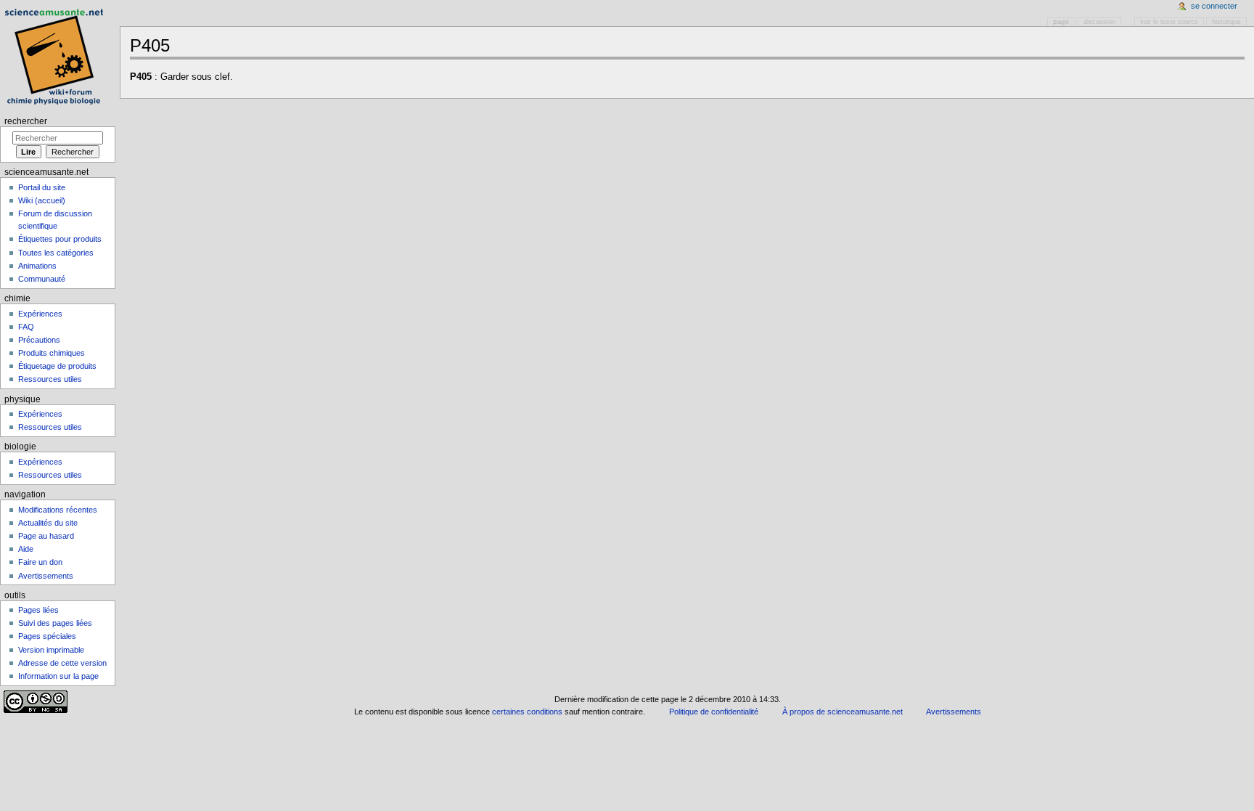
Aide (25, 549)
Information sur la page (58, 676)
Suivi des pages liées (55, 623)
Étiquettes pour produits (60, 239)
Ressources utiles (50, 379)
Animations (37, 265)
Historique (1226, 21)
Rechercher (25, 121)
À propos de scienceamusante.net (842, 711)
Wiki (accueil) (41, 200)
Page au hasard (46, 535)
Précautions (39, 339)
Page (1061, 21)
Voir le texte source (1169, 21)
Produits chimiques (51, 353)
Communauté (41, 278)
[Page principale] (56, 56)
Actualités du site (48, 522)
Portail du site (41, 187)
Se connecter (1214, 5)
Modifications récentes (57, 509)
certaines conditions (527, 711)
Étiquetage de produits (57, 366)
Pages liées (38, 610)
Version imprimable (51, 649)
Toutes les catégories (56, 252)
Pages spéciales (47, 636)
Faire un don (40, 562)
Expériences (40, 313)
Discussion (1099, 21)
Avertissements (45, 575)
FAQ (26, 326)
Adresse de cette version (62, 663)
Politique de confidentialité (713, 711)
